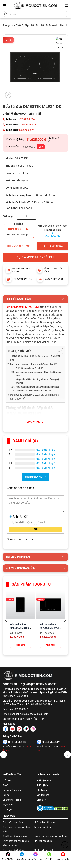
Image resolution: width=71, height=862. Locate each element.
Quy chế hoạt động (43, 827)
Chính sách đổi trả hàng (14, 850)
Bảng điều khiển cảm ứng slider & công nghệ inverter (37, 381)
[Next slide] (65, 620)
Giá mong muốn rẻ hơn (38, 257)
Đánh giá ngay (35, 476)
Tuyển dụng (8, 805)
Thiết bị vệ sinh (44, 780)
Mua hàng (20, 645)
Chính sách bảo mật (43, 850)
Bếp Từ (35, 25)
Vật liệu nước (43, 795)
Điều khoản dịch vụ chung (15, 836)
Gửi (35, 529)
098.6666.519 (26, 129)
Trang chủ (8, 25)
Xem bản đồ (52, 236)
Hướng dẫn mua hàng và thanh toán (51, 836)
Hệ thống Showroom (12, 790)
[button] (3, 754)
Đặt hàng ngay (52, 246)
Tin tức (6, 785)
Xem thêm (33, 422)
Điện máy (41, 800)
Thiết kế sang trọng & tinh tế (29, 368)
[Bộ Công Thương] (45, 808)
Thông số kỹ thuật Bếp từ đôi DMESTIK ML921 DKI (35, 358)
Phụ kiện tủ (42, 790)
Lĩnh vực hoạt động (12, 800)
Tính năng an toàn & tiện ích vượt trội (33, 390)
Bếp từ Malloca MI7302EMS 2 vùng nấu (50, 628)
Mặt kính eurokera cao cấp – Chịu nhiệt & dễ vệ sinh (38, 374)
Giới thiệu (7, 780)
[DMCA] (61, 808)
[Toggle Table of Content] (58, 351)
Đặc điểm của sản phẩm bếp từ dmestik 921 (34, 364)
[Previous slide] (5, 620)
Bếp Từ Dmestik (49, 25)
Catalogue (7, 809)
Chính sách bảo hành (13, 822)
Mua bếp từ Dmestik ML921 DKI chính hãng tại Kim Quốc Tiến (35, 396)
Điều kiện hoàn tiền (43, 841)
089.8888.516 (27, 119)
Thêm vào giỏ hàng (19, 246)
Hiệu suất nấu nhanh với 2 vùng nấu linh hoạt (37, 386)
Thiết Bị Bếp (22, 25)
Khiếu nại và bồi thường (45, 822)
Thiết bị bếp (42, 785)
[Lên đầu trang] (64, 844)
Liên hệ (6, 795)
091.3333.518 (28, 124)
